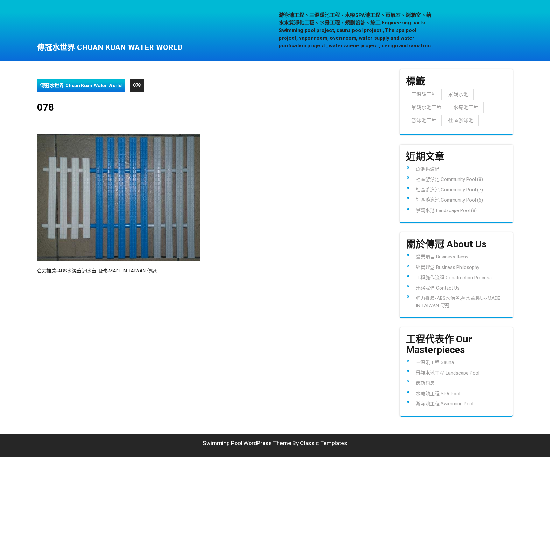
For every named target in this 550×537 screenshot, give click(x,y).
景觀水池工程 (426, 107)
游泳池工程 (424, 120)
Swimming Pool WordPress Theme (247, 443)
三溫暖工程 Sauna (435, 362)
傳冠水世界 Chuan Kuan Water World (110, 47)
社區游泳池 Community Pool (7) (449, 190)
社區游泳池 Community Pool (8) (449, 179)
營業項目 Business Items (442, 257)
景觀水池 (458, 94)
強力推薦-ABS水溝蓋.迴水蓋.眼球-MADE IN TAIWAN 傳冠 (97, 271)
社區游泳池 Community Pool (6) (449, 200)
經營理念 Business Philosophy (447, 267)
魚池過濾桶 (428, 169)
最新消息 (425, 383)
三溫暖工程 (424, 94)
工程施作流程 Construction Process (454, 277)
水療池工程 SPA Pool (438, 393)
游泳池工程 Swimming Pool (444, 404)
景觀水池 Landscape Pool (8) (446, 210)
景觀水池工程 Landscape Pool (447, 373)
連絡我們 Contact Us (438, 288)
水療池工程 (466, 107)
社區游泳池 (461, 120)
